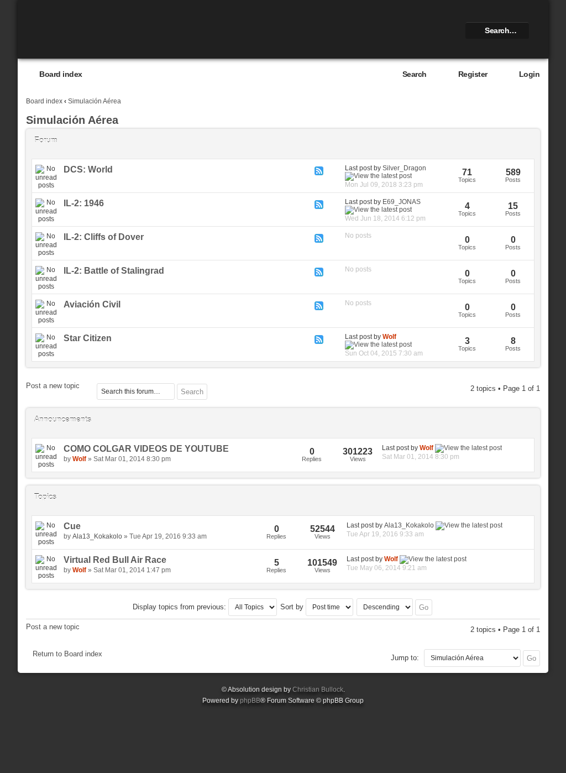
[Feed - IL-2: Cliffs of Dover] (319, 238)
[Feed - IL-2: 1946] (319, 204)
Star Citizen (88, 338)
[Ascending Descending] (395, 607)
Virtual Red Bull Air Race (115, 560)
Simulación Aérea (94, 101)
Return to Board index (67, 654)
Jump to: (405, 658)
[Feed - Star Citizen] (319, 339)
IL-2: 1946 (84, 203)
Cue (72, 526)
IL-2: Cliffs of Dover (104, 237)
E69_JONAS (401, 202)
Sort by (293, 607)
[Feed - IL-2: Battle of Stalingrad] (319, 272)
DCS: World (88, 169)
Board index (60, 74)
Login (529, 74)
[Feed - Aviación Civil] (319, 305)
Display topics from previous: (180, 607)
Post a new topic (53, 386)
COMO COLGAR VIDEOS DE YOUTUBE (146, 448)
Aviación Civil (92, 304)
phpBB (250, 700)
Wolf (389, 337)
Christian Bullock (317, 689)
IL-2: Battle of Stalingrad (114, 270)
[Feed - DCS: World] (319, 170)
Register (473, 74)
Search (414, 74)
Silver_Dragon (404, 168)
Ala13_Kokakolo (97, 536)
